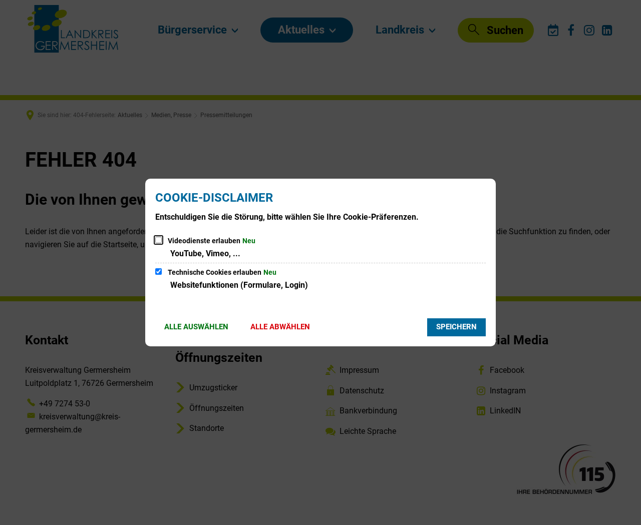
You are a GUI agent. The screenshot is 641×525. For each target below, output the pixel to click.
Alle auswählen (196, 326)
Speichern (456, 326)
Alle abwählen (280, 326)
